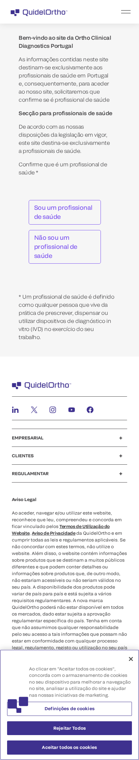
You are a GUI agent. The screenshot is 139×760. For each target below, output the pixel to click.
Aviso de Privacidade (53, 533)
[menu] (111, 12)
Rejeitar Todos (69, 728)
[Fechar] (130, 659)
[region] (69, 705)
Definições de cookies (69, 708)
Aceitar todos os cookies (69, 747)
